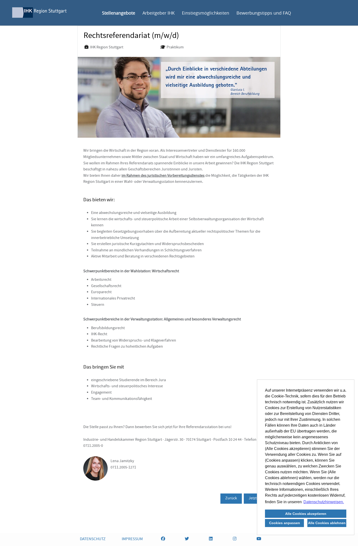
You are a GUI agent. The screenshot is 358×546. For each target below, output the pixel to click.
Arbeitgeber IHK (158, 13)
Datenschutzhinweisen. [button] (323, 502)
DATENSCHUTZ (92, 539)
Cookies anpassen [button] (284, 523)
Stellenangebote (118, 13)
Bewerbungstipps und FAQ (263, 13)
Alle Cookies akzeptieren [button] (305, 514)
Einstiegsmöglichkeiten (205, 13)
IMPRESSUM (132, 539)
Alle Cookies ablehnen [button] (327, 523)
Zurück (231, 499)
